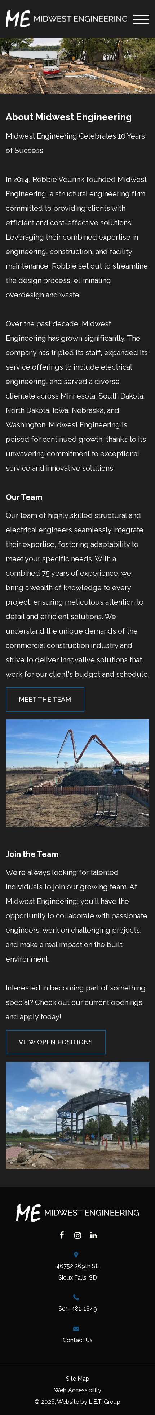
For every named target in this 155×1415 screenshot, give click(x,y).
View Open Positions (56, 1042)
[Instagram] (77, 1235)
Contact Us (78, 1340)
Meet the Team (45, 699)
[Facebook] (62, 1235)
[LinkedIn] (93, 1235)
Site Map (77, 1378)
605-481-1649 (77, 1308)
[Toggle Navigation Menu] (141, 18)
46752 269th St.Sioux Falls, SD (77, 1272)
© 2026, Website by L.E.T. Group (77, 1401)
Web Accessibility (77, 1390)
